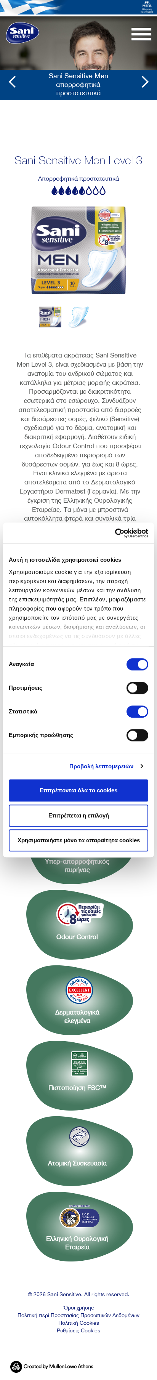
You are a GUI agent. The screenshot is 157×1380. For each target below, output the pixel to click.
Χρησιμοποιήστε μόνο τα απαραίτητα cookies (79, 840)
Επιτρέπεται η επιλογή (78, 815)
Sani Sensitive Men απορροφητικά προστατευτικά (78, 82)
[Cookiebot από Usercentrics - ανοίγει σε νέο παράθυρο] (115, 533)
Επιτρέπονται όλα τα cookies (78, 790)
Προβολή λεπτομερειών (101, 766)
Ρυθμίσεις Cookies (78, 1330)
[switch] (137, 688)
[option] (78, 250)
